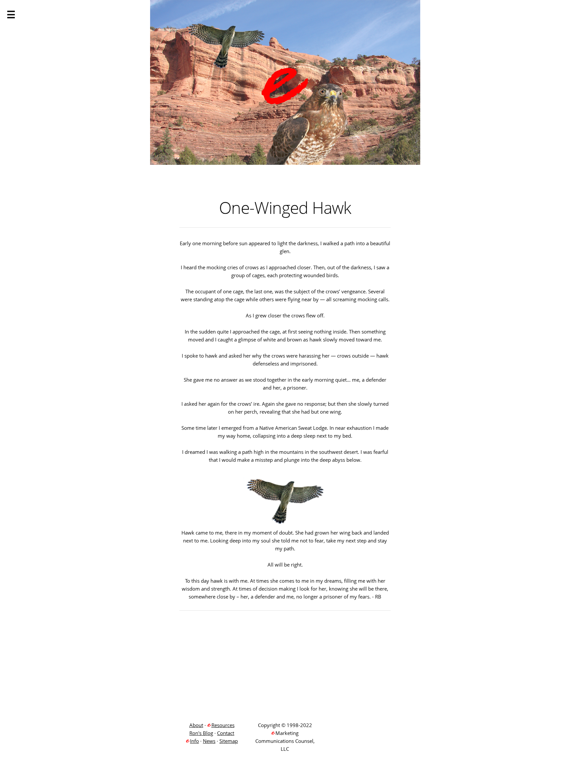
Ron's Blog (201, 733)
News (209, 741)
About (196, 725)
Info (194, 741)
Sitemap (228, 741)
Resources (223, 725)
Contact (225, 733)
